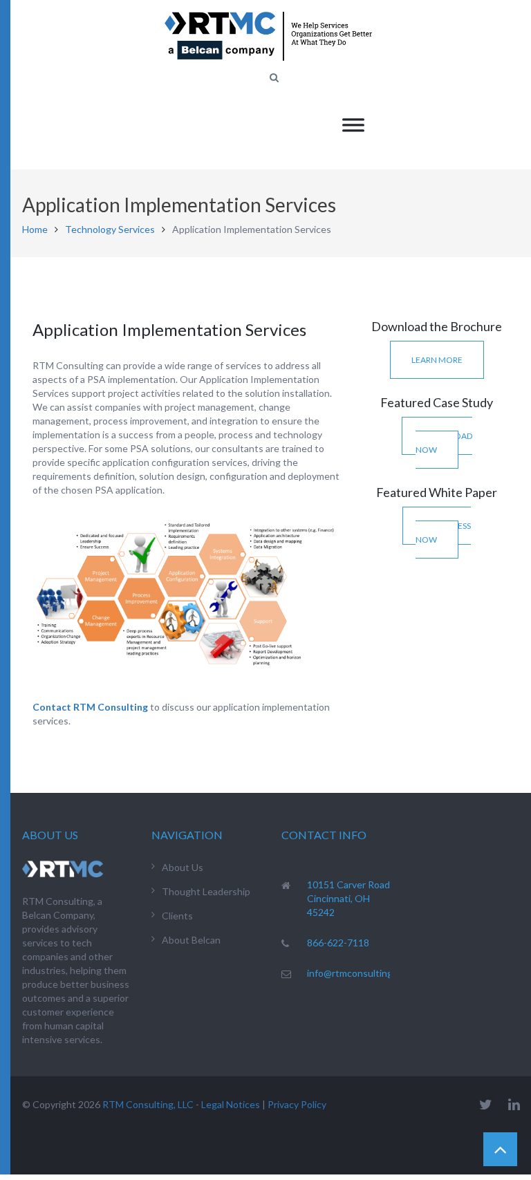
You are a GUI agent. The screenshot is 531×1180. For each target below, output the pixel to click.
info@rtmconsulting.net (358, 973)
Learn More (437, 360)
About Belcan (191, 940)
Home (35, 229)
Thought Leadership (206, 891)
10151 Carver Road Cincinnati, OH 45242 (348, 898)
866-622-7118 (338, 942)
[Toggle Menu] (353, 124)
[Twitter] (485, 1104)
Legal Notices (230, 1104)
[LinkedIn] (514, 1104)
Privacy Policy (297, 1104)
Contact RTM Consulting (90, 707)
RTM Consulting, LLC (148, 1104)
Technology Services (110, 229)
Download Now (444, 443)
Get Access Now (443, 533)
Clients (177, 915)
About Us (182, 867)
